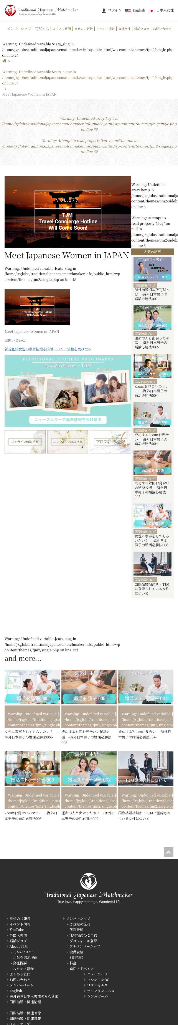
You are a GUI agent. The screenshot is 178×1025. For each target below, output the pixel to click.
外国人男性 (18, 935)
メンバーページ (22, 985)
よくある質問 (20, 974)
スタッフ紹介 (23, 968)
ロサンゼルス (97, 985)
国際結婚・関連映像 (25, 1012)
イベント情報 (20, 924)
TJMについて (23, 951)
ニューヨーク (97, 974)
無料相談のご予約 (83, 935)
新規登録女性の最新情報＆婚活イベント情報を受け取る (48, 348)
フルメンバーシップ (84, 946)
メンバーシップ (78, 918)
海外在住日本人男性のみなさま (34, 996)
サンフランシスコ (101, 990)
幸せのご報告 (20, 918)
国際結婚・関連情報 (25, 1001)
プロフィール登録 (83, 940)
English (139, 10)
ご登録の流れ (79, 924)
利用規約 (76, 957)
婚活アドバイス (81, 968)
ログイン (115, 10)
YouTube (17, 929)
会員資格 (76, 951)
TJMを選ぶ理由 (25, 957)
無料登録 (76, 929)
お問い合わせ (20, 979)
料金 (72, 962)
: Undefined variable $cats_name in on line (87, 77)
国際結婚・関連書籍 (25, 1018)
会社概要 (20, 962)
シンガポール (97, 996)
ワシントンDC (98, 979)
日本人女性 (165, 10)
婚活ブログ (18, 940)
